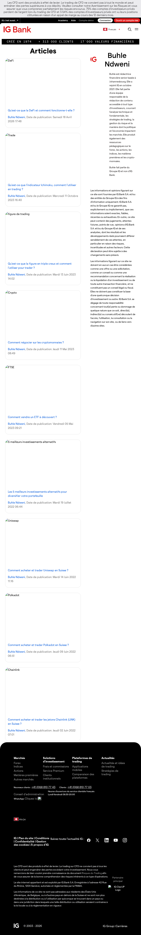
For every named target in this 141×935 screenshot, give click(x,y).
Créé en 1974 (19, 41)
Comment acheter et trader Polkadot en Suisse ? (38, 644)
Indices (18, 766)
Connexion (105, 20)
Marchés (19, 758)
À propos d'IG (40, 844)
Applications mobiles (80, 768)
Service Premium (53, 770)
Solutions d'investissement (53, 759)
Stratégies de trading (109, 772)
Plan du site (26, 838)
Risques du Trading (92, 873)
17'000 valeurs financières (107, 41)
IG (15, 838)
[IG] (17, 29)
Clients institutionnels (52, 776)
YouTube (116, 840)
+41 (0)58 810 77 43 (43, 787)
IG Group (108, 926)
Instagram (125, 840)
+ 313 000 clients (56, 41)
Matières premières (26, 775)
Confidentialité (24, 841)
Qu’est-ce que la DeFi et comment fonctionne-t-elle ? (41, 110)
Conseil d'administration (29, 794)
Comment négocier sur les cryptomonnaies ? (36, 342)
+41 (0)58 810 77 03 (79, 787)
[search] (129, 29)
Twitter (98, 840)
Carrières (121, 926)
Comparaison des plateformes (83, 775)
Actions (18, 770)
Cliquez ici (31, 798)
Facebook (89, 840)
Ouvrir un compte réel (127, 20)
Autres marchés (24, 779)
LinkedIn (107, 840)
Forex (17, 763)
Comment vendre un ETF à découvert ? (32, 417)
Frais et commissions (56, 766)
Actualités (107, 758)
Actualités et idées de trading (113, 764)
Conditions (42, 838)
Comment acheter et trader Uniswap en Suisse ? (38, 570)
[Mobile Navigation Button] (136, 29)
